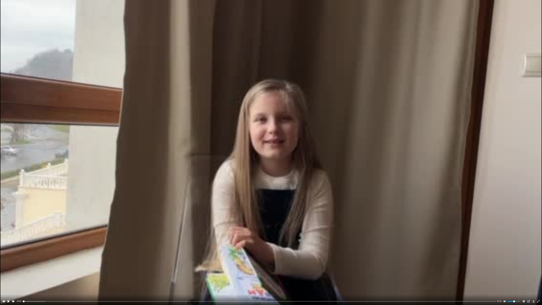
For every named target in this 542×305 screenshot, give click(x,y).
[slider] (259, 301)
